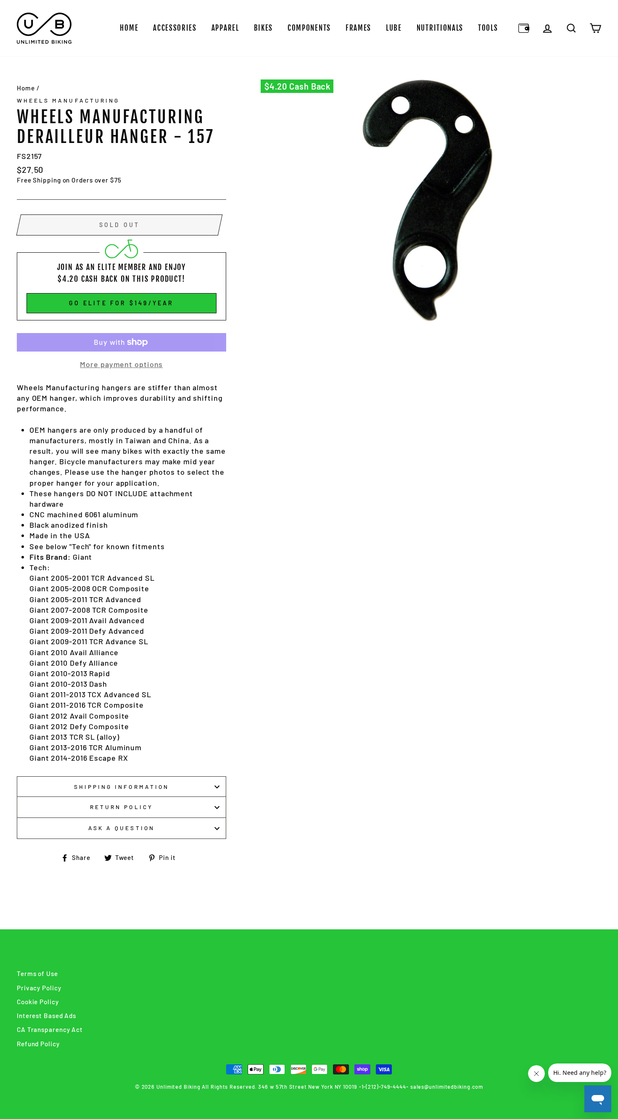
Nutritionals (440, 28)
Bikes (263, 28)
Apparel (225, 28)
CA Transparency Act (50, 1029)
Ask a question (121, 827)
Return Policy (121, 806)
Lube (394, 28)
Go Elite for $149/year (121, 303)
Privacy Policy (39, 988)
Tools (488, 28)
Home (129, 28)
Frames (358, 28)
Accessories (175, 28)
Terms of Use (37, 973)
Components (309, 28)
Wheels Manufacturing (68, 100)
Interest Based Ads (46, 1015)
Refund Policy (38, 1044)
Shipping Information (121, 786)
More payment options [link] (121, 364)
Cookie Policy (38, 1001)
